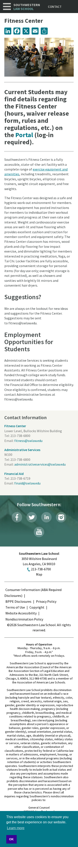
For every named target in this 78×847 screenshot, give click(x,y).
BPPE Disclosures (18, 601)
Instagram (61, 517)
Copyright (36, 607)
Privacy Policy (46, 601)
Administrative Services (22, 450)
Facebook (17, 517)
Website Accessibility (21, 613)
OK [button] (11, 839)
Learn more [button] (15, 828)
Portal (24, 135)
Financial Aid (14, 473)
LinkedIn (46, 517)
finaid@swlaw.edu (27, 483)
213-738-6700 (41, 569)
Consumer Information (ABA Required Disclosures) (33, 593)
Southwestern (26, 7)
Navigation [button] (7, 6)
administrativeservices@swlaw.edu (40, 464)
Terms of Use (15, 607)
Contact (55, 7)
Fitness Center (15, 426)
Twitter (31, 517)
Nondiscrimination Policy (24, 619)
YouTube (39, 532)
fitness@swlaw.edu (28, 440)
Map (39, 574)
